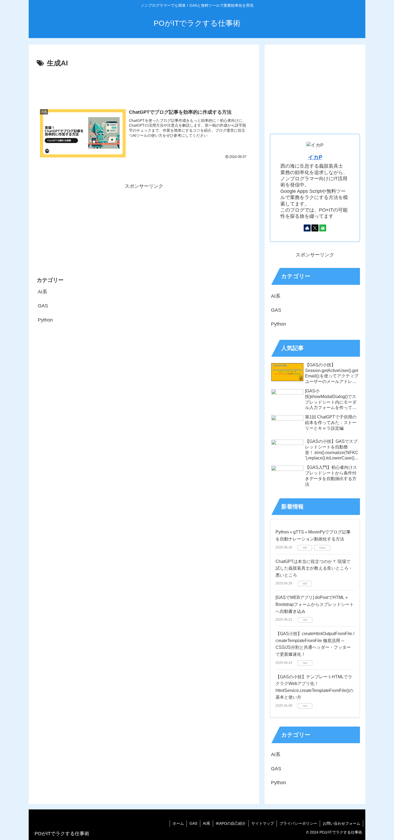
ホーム (178, 823)
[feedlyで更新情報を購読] (322, 227)
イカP (315, 157)
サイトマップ (262, 823)
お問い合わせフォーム (341, 823)
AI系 (206, 823)
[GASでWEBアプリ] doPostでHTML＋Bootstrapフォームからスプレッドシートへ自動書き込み (315, 604)
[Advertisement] (144, 84)
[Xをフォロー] (314, 227)
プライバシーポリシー (298, 823)
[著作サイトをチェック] (307, 227)
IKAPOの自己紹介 (231, 823)
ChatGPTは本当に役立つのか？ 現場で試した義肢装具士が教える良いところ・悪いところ (314, 568)
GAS (193, 823)
